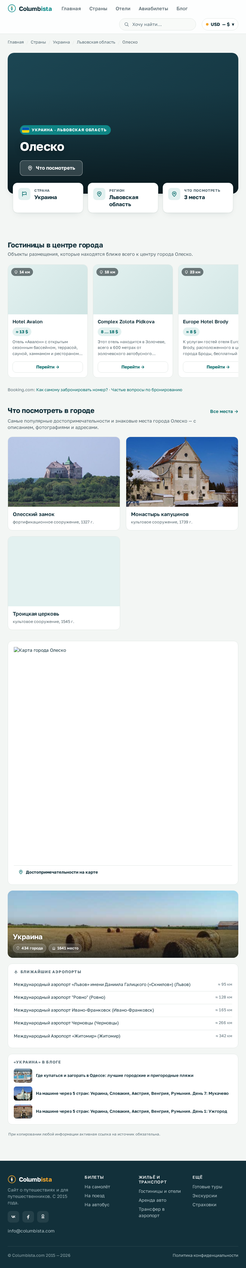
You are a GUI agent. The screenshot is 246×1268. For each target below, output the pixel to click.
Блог (182, 8)
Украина (61, 41)
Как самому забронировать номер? (72, 389)
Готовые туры (207, 1186)
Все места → (224, 411)
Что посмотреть (55, 168)
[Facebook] (28, 1217)
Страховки (205, 1204)
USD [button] (222, 24)
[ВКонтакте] (13, 1217)
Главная (71, 8)
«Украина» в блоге (37, 1062)
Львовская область (96, 41)
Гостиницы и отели (160, 1191)
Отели (123, 8)
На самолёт (97, 1186)
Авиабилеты (153, 8)
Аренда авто (152, 1200)
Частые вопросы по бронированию (146, 389)
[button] (123, 763)
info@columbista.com (31, 1230)
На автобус (97, 1204)
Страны (98, 8)
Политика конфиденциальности (205, 1255)
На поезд (94, 1195)
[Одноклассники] (43, 1217)
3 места (194, 197)
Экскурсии (205, 1195)
